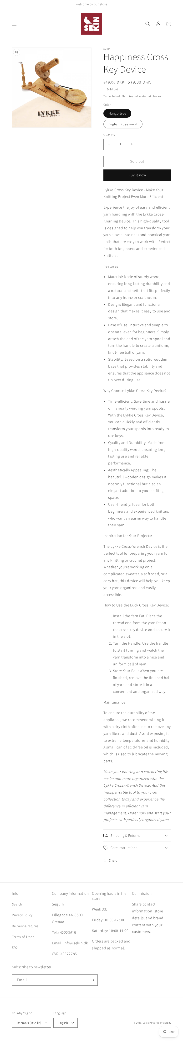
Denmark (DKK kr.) (29, 1023)
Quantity (109, 135)
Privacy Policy (22, 915)
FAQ (15, 947)
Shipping (127, 96)
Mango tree (117, 113)
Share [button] (113, 860)
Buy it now (137, 175)
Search (17, 904)
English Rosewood (122, 124)
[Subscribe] (92, 980)
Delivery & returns (25, 926)
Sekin (146, 1022)
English (63, 1023)
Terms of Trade (23, 937)
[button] (14, 24)
